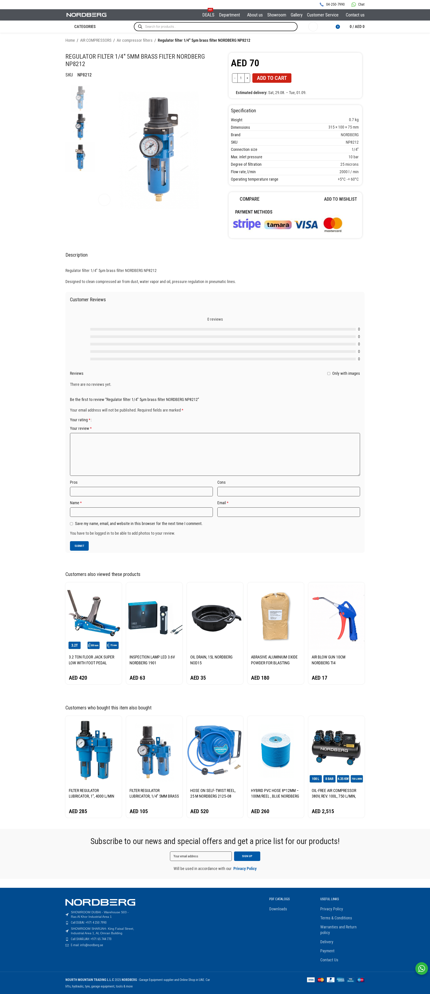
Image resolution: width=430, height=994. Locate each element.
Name (76, 502)
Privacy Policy (331, 909)
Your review (81, 428)
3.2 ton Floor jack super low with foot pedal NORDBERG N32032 (91, 663)
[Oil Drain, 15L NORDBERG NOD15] (215, 617)
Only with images (346, 373)
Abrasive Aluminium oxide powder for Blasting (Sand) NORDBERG (274, 663)
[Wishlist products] (324, 26)
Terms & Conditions (336, 918)
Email (222, 502)
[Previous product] (351, 41)
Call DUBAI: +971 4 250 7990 (89, 922)
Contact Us (329, 959)
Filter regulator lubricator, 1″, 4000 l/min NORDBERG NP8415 (91, 796)
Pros (74, 482)
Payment (327, 950)
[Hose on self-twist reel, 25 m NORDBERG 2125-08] (215, 750)
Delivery (326, 941)
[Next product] (362, 41)
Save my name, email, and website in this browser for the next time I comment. (138, 523)
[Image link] (287, 223)
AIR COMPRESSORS (96, 40)
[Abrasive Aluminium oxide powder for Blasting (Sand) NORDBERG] (276, 617)
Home (70, 40)
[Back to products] (356, 41)
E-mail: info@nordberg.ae (87, 945)
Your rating (80, 420)
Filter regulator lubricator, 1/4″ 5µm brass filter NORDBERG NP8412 (154, 796)
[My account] (313, 26)
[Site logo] (86, 14)
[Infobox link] (332, 4)
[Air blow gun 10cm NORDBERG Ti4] (336, 617)
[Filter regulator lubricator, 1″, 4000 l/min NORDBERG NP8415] (93, 750)
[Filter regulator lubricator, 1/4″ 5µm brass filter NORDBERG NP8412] (154, 750)
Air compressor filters (135, 40)
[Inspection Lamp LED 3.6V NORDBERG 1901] (154, 617)
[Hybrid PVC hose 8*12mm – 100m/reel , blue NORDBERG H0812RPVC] (276, 750)
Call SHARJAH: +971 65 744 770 (91, 939)
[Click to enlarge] (104, 199)
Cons (221, 482)
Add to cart (272, 78)
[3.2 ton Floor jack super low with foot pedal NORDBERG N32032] (93, 617)
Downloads (278, 909)
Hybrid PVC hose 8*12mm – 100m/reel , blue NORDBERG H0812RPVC (275, 796)
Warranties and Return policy (338, 930)
